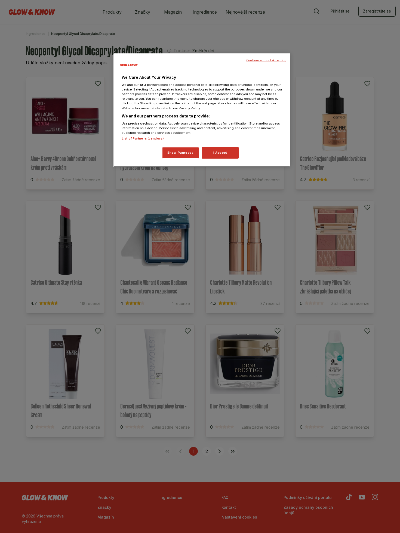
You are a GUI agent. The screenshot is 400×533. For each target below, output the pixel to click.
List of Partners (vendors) (143, 138)
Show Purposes (180, 153)
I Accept (220, 153)
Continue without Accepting (266, 60)
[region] (201, 110)
